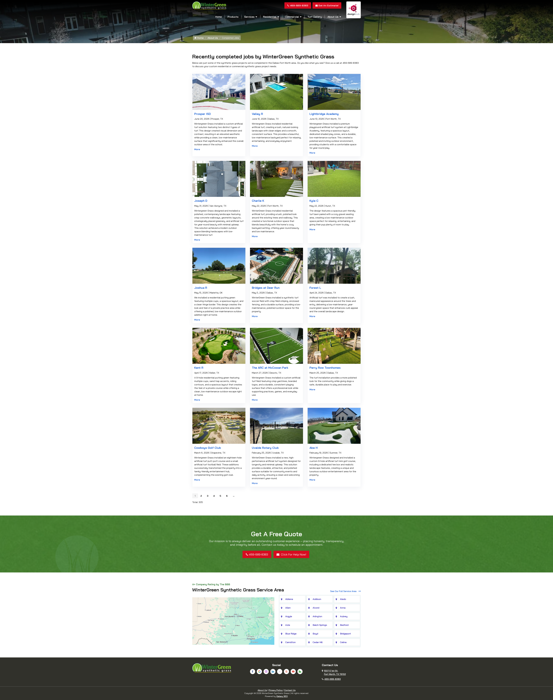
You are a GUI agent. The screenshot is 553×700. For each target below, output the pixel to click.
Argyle (288, 616)
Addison (317, 599)
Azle (287, 625)
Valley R (257, 114)
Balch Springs (320, 625)
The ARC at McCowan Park (270, 367)
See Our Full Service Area (343, 591)
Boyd (315, 633)
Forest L (315, 287)
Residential (269, 16)
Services (249, 16)
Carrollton (290, 642)
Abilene (289, 599)
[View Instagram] (266, 671)
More (197, 149)
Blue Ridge (291, 633)
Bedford (344, 625)
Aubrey (343, 616)
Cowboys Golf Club (207, 448)
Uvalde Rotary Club (265, 448)
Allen (288, 607)
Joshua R (200, 287)
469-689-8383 (299, 5)
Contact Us (290, 690)
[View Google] (259, 671)
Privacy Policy (276, 690)
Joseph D (200, 200)
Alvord (316, 607)
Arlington (317, 616)
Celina (343, 642)
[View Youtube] (293, 671)
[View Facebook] (252, 671)
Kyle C (313, 200)
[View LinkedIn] (272, 671)
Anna (342, 607)
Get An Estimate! (328, 5)
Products (233, 16)
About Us (332, 16)
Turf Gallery (314, 16)
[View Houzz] (300, 671)
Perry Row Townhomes (325, 367)
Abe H (313, 448)
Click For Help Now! (293, 554)
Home (218, 16)
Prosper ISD (202, 114)
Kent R (198, 367)
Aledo (343, 599)
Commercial (292, 16)
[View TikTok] (279, 671)
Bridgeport (345, 633)
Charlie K (258, 200)
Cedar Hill (318, 642)
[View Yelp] (286, 671)
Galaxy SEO (282, 696)
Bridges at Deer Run (266, 287)
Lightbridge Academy (324, 114)
